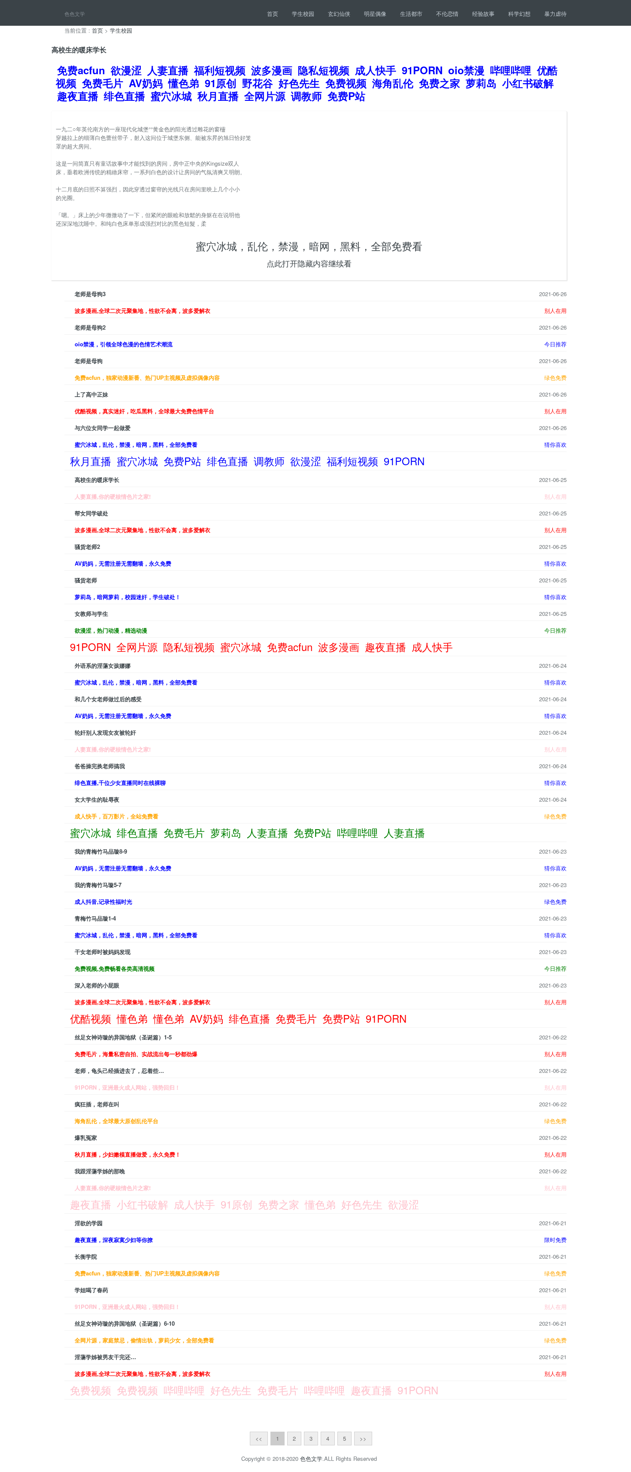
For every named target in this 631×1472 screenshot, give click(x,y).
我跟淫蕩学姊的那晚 (100, 1171)
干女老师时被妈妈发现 (102, 952)
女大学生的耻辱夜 (97, 799)
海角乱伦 (392, 83)
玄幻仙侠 (339, 13)
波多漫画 (271, 70)
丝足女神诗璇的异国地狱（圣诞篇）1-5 (123, 1037)
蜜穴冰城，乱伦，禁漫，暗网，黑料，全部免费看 (309, 245)
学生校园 (303, 13)
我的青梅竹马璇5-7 (98, 885)
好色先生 (299, 83)
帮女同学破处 (91, 513)
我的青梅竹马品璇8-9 (101, 851)
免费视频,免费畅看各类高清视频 (115, 968)
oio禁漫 (466, 70)
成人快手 (375, 70)
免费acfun (81, 70)
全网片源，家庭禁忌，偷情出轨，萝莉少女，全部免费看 (144, 1340)
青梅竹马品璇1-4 (95, 918)
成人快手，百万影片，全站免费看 (116, 816)
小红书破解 (528, 83)
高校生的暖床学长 (97, 480)
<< (258, 1438)
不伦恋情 (447, 13)
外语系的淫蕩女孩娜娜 (102, 665)
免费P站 (346, 95)
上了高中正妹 (91, 394)
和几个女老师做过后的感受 (108, 699)
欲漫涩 (126, 70)
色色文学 (311, 1458)
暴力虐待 (555, 13)
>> (363, 1438)
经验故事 (483, 13)
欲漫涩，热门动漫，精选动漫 (111, 630)
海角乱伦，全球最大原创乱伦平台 (116, 1121)
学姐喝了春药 (91, 1290)
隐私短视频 (323, 70)
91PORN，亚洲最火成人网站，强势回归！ (127, 1087)
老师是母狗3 (90, 294)
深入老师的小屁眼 (97, 985)
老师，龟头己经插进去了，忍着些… (119, 1070)
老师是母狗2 (90, 327)
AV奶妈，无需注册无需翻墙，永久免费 (123, 563)
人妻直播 (167, 70)
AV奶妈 (146, 83)
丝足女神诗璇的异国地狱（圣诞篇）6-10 (125, 1323)
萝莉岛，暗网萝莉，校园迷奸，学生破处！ (128, 597)
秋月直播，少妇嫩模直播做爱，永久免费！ (128, 1154)
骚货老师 (86, 580)
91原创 (221, 83)
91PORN (422, 70)
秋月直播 (218, 95)
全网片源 (264, 95)
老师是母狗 (89, 361)
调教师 (306, 95)
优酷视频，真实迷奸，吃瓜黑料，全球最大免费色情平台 (144, 411)
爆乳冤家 (86, 1137)
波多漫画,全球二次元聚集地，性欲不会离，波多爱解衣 (142, 310)
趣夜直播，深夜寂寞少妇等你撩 (114, 1240)
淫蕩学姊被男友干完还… (105, 1357)
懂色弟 (183, 83)
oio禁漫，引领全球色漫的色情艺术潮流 (124, 344)
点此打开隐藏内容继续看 (309, 263)
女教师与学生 (91, 613)
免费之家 (439, 83)
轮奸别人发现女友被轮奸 (105, 732)
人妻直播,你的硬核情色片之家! (113, 496)
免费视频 (346, 83)
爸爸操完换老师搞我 (100, 766)
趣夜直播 (77, 95)
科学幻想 (519, 13)
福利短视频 (220, 70)
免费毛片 (102, 83)
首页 (272, 13)
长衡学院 (86, 1256)
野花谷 (257, 83)
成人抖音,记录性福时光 (103, 901)
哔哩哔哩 (510, 70)
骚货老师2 (87, 546)
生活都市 (411, 13)
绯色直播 (124, 95)
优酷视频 (90, 1018)
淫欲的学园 (89, 1223)
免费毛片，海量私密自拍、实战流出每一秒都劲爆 (136, 1054)
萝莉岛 (481, 83)
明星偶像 (375, 13)
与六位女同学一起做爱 (102, 428)
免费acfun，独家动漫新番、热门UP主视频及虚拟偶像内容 (147, 377)
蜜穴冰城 (171, 95)
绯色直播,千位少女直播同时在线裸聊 (120, 782)
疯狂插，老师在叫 (97, 1104)
